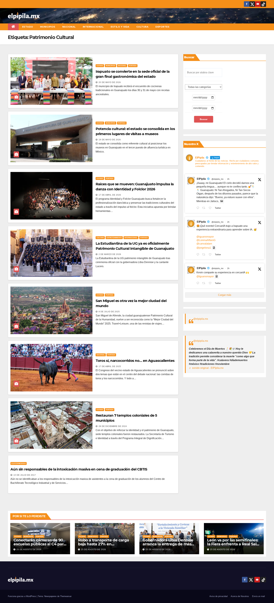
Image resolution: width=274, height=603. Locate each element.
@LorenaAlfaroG (205, 240)
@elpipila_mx (217, 179)
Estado (27, 26)
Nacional (69, 26)
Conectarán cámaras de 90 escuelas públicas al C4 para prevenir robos (39, 544)
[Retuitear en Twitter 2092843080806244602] (205, 208)
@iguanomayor (205, 236)
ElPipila (201, 179)
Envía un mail (258, 596)
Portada (133, 66)
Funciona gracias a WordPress (22, 596)
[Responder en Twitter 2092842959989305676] (199, 283)
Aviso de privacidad (218, 596)
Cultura (142, 26)
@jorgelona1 (203, 247)
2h (228, 179)
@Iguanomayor (205, 276)
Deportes (162, 26)
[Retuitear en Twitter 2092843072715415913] (205, 254)
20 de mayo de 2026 (110, 82)
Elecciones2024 (18, 463)
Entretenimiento (114, 237)
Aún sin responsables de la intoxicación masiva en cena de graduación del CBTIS (78, 469)
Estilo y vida (120, 26)
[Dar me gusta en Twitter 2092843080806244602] (211, 208)
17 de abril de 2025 (110, 366)
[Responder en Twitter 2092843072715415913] (199, 254)
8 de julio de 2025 (109, 312)
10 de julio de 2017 (24, 475)
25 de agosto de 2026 (28, 549)
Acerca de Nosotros (240, 596)
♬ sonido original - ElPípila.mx (206, 368)
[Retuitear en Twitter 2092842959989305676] (205, 283)
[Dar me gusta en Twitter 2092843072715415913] (211, 254)
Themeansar (66, 596)
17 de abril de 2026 (110, 195)
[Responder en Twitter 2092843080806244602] (199, 208)
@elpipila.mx (200, 318)
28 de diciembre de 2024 (113, 426)
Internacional (93, 26)
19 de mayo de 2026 (110, 140)
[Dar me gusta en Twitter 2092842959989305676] (211, 283)
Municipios (47, 26)
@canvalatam (204, 243)
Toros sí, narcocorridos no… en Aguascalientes (135, 361)
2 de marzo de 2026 (110, 254)
